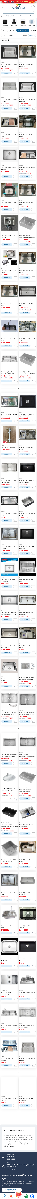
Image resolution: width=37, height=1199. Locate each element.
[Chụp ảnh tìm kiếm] (33, 12)
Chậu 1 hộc (33, 16)
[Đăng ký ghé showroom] (19, 1195)
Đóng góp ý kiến (10, 1190)
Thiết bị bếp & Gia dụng (11, 16)
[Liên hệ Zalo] (32, 1196)
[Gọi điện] (26, 1196)
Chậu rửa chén (24, 16)
